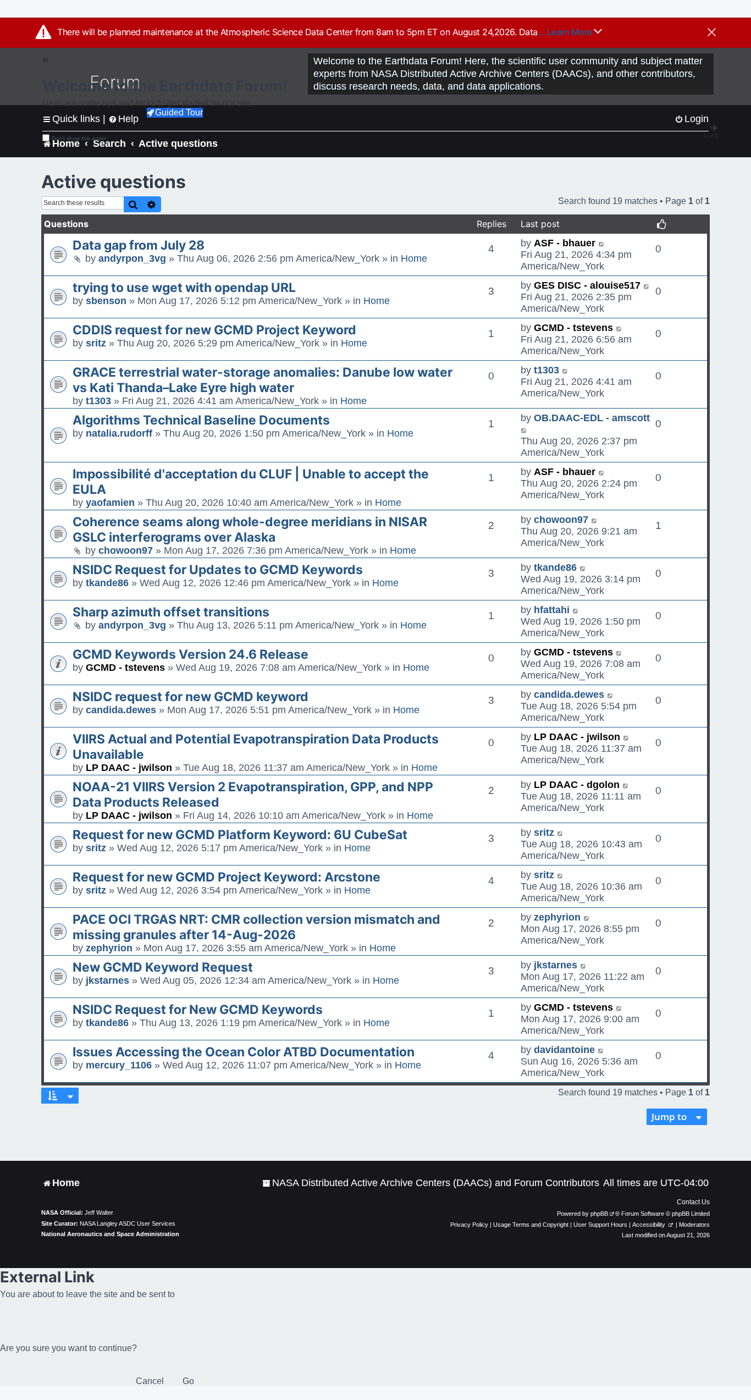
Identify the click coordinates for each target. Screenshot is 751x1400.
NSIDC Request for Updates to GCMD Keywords (218, 569)
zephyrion (109, 947)
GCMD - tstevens (573, 327)
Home (414, 258)
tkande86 (107, 582)
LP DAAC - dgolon (577, 784)
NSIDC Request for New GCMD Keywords (198, 1009)
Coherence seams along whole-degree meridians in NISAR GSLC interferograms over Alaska (250, 529)
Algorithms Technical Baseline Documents (201, 420)
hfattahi (552, 609)
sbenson (106, 300)
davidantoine (564, 1049)
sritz (96, 343)
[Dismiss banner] (712, 32)
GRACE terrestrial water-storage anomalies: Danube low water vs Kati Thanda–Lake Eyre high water (262, 380)
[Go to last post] (601, 243)
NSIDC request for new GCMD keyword (190, 696)
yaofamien (110, 502)
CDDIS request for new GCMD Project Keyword (214, 330)
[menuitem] (430, 1183)
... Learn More (566, 31)
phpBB (599, 1213)
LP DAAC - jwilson (129, 767)
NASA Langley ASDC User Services (127, 1223)
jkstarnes (107, 980)
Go (188, 1381)
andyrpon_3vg (132, 258)
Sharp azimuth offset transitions (171, 612)
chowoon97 (125, 550)
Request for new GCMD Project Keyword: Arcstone (226, 877)
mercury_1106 (119, 1065)
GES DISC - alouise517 (587, 285)
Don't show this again (79, 138)
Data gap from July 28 (139, 245)
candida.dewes (121, 709)
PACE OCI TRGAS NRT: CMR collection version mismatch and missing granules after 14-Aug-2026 (256, 927)
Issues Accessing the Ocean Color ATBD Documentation (244, 1052)
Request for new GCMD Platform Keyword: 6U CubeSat (240, 834)
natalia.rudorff (119, 433)
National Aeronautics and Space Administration (110, 1234)
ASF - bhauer (564, 243)
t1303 (98, 400)
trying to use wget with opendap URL (184, 287)
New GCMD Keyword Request (163, 967)
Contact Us (693, 1202)
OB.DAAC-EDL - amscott (592, 417)
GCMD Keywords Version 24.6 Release (190, 654)
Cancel (150, 1381)
